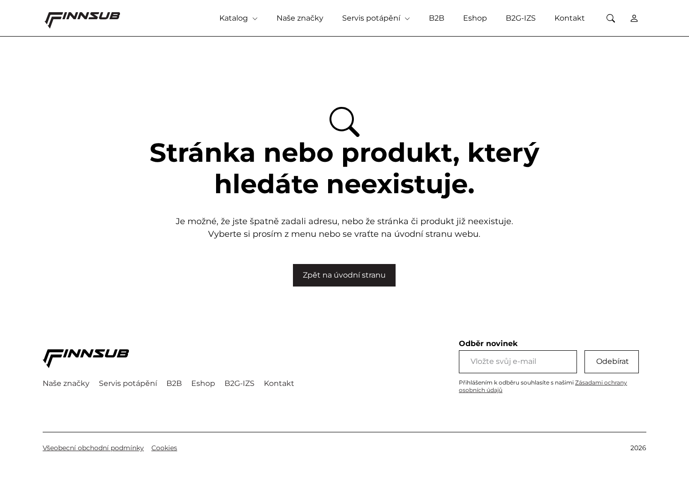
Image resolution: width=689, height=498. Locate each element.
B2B (436, 18)
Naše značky (300, 18)
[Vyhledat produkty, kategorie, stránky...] (610, 18)
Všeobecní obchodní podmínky (93, 448)
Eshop (475, 18)
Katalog (234, 18)
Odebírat (612, 361)
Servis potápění (372, 18)
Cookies (164, 448)
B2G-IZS (521, 18)
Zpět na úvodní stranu (344, 275)
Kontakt (569, 18)
